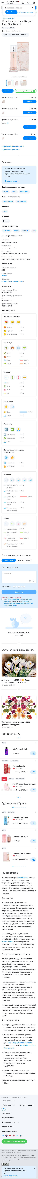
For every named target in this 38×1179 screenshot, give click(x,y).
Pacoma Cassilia (19, 766)
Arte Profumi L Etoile (20, 749)
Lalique (14, 1043)
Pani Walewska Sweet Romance (24, 784)
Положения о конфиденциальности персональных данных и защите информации (18, 603)
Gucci (9, 1043)
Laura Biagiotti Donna (20, 837)
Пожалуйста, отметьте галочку (11, 597)
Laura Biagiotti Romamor (22, 854)
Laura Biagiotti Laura (20, 817)
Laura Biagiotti (22, 878)
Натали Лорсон (7, 942)
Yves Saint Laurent (25, 1043)
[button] (3, 83)
